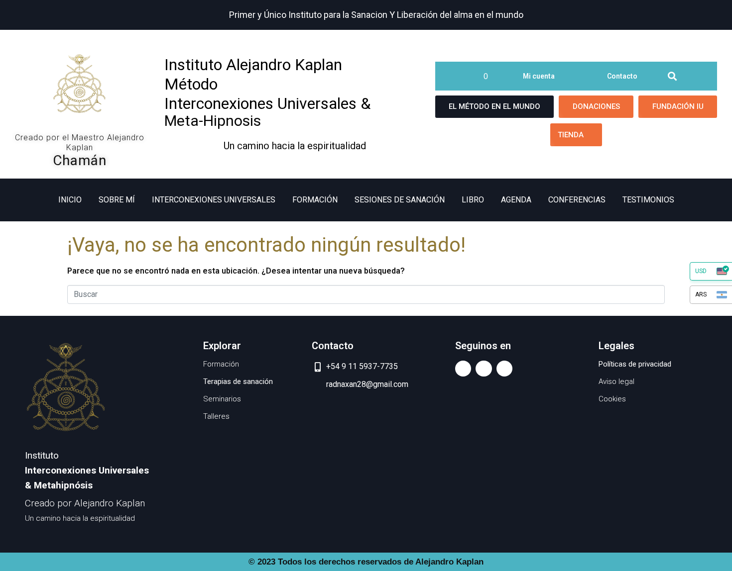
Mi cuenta (539, 76)
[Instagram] (504, 369)
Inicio (70, 199)
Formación (315, 199)
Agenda (516, 199)
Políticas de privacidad (635, 364)
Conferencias (577, 199)
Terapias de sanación (238, 381)
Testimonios (648, 199)
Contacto (622, 76)
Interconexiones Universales (213, 199)
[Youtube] (483, 369)
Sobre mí (117, 199)
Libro (473, 199)
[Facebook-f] (463, 369)
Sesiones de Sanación (400, 199)
